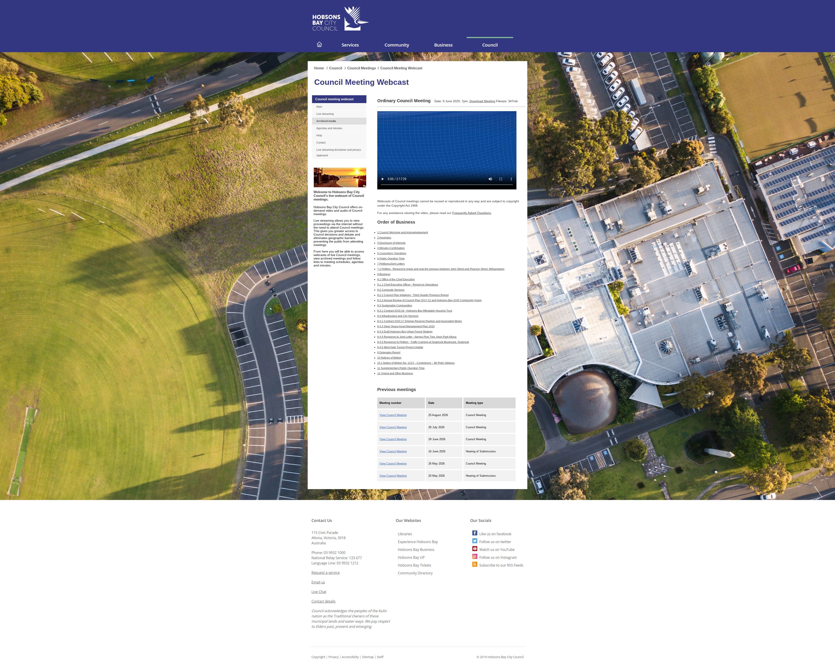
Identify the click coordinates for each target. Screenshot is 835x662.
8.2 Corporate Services (390, 289)
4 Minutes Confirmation (391, 248)
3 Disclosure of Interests (391, 242)
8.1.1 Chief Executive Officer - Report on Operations (407, 284)
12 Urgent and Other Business (395, 373)
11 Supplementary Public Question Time (401, 368)
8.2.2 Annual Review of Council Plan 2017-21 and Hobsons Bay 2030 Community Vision (429, 300)
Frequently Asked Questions (471, 213)
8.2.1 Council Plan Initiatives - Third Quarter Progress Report (413, 295)
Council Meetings (361, 68)
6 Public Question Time (391, 258)
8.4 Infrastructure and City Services (397, 316)
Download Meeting (482, 101)
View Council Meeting (393, 415)
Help (319, 135)
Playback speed (495, 170)
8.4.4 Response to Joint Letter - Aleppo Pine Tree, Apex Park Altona (416, 336)
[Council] (490, 51)
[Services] (350, 51)
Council (336, 68)
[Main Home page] (319, 51)
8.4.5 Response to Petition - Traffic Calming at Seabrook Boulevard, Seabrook (423, 342)
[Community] (397, 51)
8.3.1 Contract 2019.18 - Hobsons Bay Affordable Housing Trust (414, 310)
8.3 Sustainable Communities (394, 305)
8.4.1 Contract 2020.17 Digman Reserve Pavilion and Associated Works (419, 321)
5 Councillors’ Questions (391, 253)
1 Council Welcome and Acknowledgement (402, 232)
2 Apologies (384, 237)
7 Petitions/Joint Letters (391, 263)
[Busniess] (443, 51)
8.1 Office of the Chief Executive (396, 279)
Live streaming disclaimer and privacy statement (338, 152)
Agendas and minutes (329, 128)
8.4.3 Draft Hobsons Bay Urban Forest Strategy (405, 331)
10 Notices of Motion (389, 357)
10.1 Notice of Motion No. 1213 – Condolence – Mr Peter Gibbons (416, 362)
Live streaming (325, 113)
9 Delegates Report (388, 352)
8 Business (383, 274)
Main (319, 106)
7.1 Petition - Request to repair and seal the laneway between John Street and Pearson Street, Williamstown (440, 269)
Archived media (326, 121)
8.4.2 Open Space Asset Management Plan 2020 (406, 326)
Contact (321, 142)
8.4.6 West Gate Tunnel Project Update (400, 347)
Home (319, 68)
